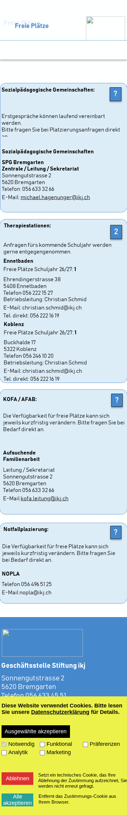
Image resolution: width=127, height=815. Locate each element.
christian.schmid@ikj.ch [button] (52, 308)
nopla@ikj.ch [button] (35, 593)
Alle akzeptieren (17, 799)
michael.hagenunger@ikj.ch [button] (55, 197)
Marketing (59, 752)
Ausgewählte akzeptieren (36, 731)
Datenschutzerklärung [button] (60, 712)
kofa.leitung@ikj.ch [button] (44, 499)
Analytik (18, 752)
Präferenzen (105, 744)
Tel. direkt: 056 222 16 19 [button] (31, 316)
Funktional (59, 744)
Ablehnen (17, 778)
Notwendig (21, 744)
